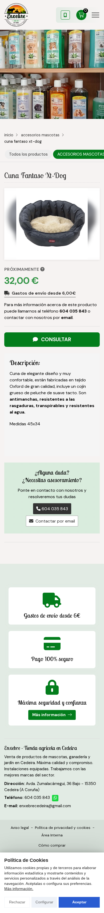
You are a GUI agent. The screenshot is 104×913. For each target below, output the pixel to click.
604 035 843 (73, 311)
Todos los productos (28, 154)
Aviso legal (20, 827)
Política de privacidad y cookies (62, 827)
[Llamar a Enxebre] (65, 15)
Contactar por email (55, 521)
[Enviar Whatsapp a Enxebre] (55, 798)
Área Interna (52, 835)
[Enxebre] (16, 15)
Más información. (18, 888)
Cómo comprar (52, 845)
